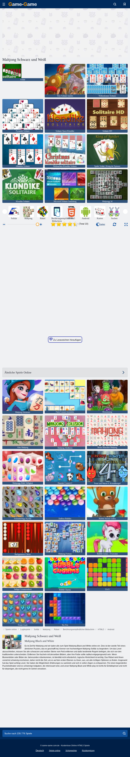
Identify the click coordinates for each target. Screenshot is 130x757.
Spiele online (11, 629)
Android (110, 629)
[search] (124, 733)
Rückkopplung (88, 751)
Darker (102, 224)
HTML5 (100, 629)
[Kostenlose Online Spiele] (22, 4)
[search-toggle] (114, 4)
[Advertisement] (33, 32)
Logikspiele (25, 629)
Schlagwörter (71, 751)
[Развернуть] (126, 224)
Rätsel (56, 629)
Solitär (36, 629)
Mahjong (46, 629)
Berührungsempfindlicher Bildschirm (78, 629)
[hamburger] (3, 4)
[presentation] (4, 211)
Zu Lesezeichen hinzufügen (67, 340)
